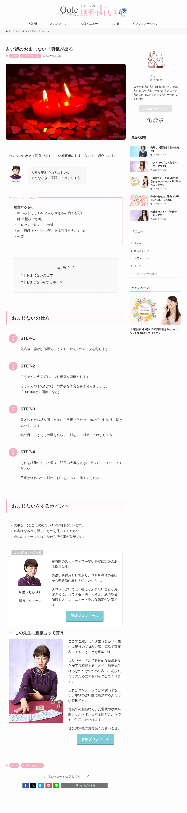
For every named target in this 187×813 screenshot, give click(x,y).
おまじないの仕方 (39, 275)
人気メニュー (141, 258)
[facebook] (149, 120)
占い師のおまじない (31, 56)
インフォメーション (145, 273)
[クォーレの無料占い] (93, 10)
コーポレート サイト (155, 108)
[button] (25, 785)
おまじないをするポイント (46, 282)
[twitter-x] (155, 120)
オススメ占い (141, 250)
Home (137, 243)
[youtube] (161, 120)
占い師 (14, 56)
